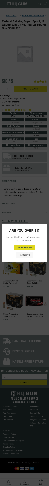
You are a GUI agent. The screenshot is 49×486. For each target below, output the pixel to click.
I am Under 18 (24, 255)
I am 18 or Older (24, 247)
